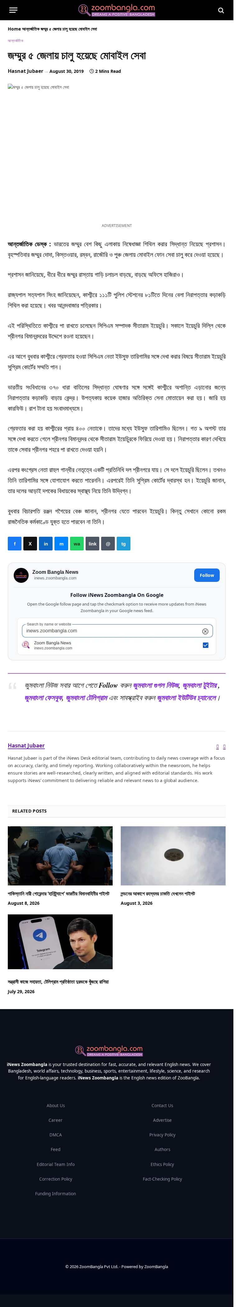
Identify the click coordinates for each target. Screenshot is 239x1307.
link (92, 543)
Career (56, 1120)
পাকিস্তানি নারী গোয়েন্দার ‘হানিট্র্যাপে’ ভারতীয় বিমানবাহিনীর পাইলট (58, 893)
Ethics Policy (162, 1164)
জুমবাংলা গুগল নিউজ (156, 685)
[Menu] (13, 10)
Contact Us (162, 1105)
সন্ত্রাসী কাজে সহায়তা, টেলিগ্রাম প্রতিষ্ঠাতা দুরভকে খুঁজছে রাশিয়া (58, 982)
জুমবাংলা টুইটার (199, 685)
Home (14, 29)
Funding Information (55, 1193)
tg (123, 543)
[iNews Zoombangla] (117, 10)
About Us (56, 1105)
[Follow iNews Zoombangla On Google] (116, 636)
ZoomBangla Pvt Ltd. (99, 1266)
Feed (55, 1149)
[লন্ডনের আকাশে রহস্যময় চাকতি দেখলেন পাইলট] (173, 855)
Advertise (162, 1120)
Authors (162, 1149)
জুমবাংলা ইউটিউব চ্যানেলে (186, 697)
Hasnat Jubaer (25, 71)
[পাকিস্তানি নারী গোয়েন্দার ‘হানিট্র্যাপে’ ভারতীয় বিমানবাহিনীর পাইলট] (60, 855)
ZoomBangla (156, 1266)
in (46, 543)
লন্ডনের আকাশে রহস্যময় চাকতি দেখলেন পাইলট (158, 893)
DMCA (55, 1135)
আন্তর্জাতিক (31, 29)
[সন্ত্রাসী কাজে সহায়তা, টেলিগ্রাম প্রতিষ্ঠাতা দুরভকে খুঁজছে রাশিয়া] (60, 944)
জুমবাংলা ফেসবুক (43, 697)
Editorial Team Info (56, 1164)
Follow (207, 575)
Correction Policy (55, 1179)
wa (77, 543)
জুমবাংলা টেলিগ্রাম (86, 697)
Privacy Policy (162, 1135)
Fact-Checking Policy (162, 1179)
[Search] (220, 10)
